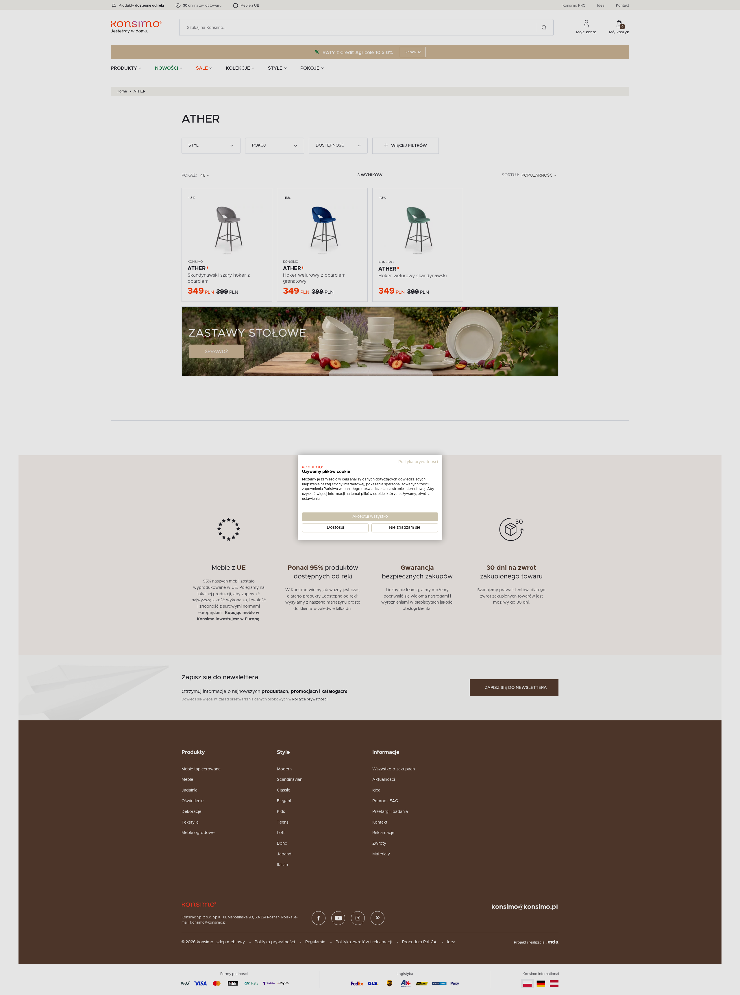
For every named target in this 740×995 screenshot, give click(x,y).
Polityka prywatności (418, 462)
